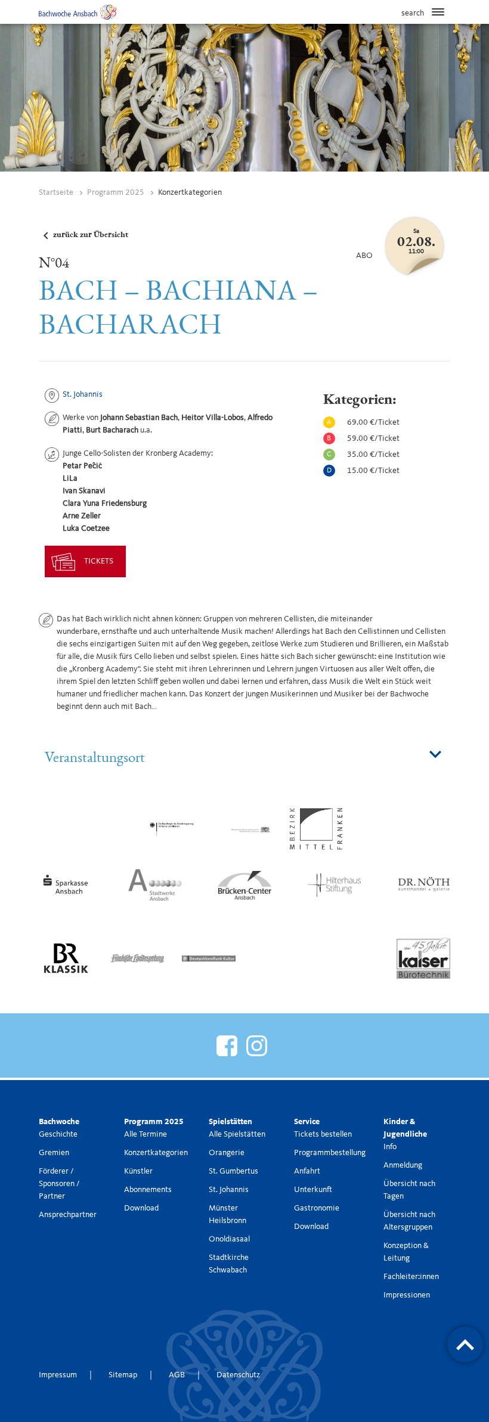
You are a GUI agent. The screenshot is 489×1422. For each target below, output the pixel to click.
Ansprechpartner (68, 1215)
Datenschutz (238, 1375)
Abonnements (148, 1189)
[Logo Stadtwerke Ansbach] (155, 884)
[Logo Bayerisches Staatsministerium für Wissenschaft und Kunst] (244, 828)
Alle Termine (145, 1134)
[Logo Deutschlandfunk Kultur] (209, 958)
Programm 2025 (115, 192)
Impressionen (406, 1295)
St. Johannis (83, 394)
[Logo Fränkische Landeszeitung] (137, 958)
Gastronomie (316, 1208)
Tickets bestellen (323, 1134)
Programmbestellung (330, 1153)
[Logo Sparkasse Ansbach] (65, 884)
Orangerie (226, 1153)
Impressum (58, 1375)
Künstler (138, 1171)
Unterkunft (313, 1189)
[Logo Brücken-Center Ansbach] (244, 884)
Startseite (56, 192)
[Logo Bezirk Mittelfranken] (316, 828)
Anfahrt (307, 1171)
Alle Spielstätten (237, 1134)
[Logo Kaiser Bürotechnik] (423, 958)
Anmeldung (402, 1165)
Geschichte (58, 1134)
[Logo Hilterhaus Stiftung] (334, 884)
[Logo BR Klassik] (65, 958)
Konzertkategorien (156, 1153)
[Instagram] (256, 1045)
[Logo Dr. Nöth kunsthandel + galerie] (423, 884)
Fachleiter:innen (411, 1276)
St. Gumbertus (233, 1171)
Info (390, 1147)
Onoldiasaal (229, 1239)
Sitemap (123, 1375)
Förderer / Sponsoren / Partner (59, 1183)
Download (141, 1208)
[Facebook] (226, 1044)
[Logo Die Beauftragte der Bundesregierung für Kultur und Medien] (173, 828)
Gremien (54, 1153)
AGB (177, 1375)
